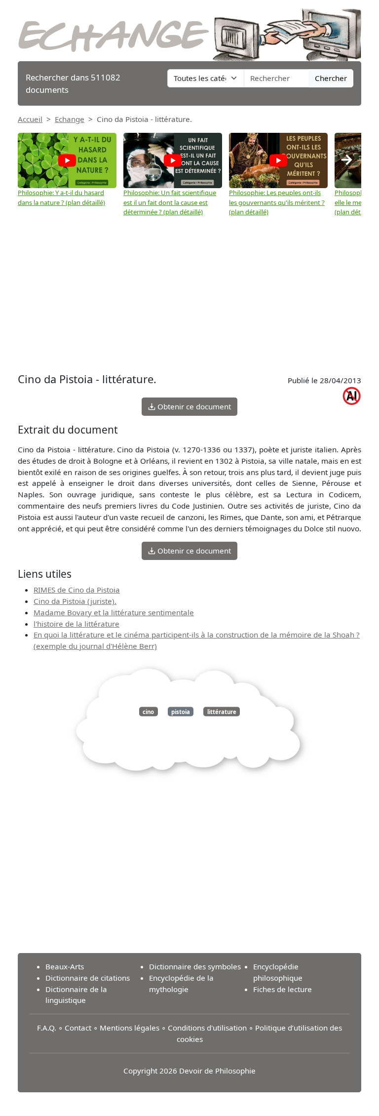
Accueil (30, 119)
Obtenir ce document (193, 406)
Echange (69, 119)
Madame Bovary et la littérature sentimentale (114, 612)
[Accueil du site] (189, 30)
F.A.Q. (46, 1028)
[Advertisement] (189, 291)
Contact (78, 1028)
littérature (221, 711)
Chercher (331, 78)
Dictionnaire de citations (87, 978)
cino (148, 711)
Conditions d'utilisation (207, 1028)
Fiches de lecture (282, 989)
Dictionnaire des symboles (195, 966)
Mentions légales (129, 1028)
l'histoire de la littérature (76, 624)
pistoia (180, 711)
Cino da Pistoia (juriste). (75, 601)
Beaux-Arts (64, 966)
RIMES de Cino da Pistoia (77, 590)
